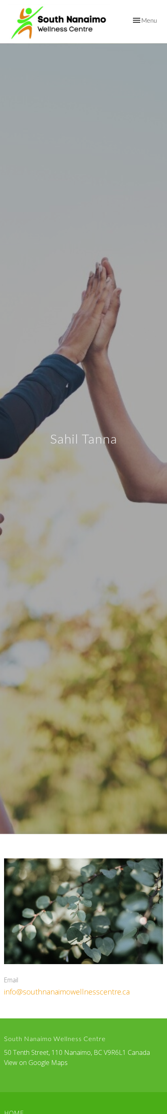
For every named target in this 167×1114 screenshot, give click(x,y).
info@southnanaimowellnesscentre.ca (67, 992)
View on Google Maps (36, 1062)
